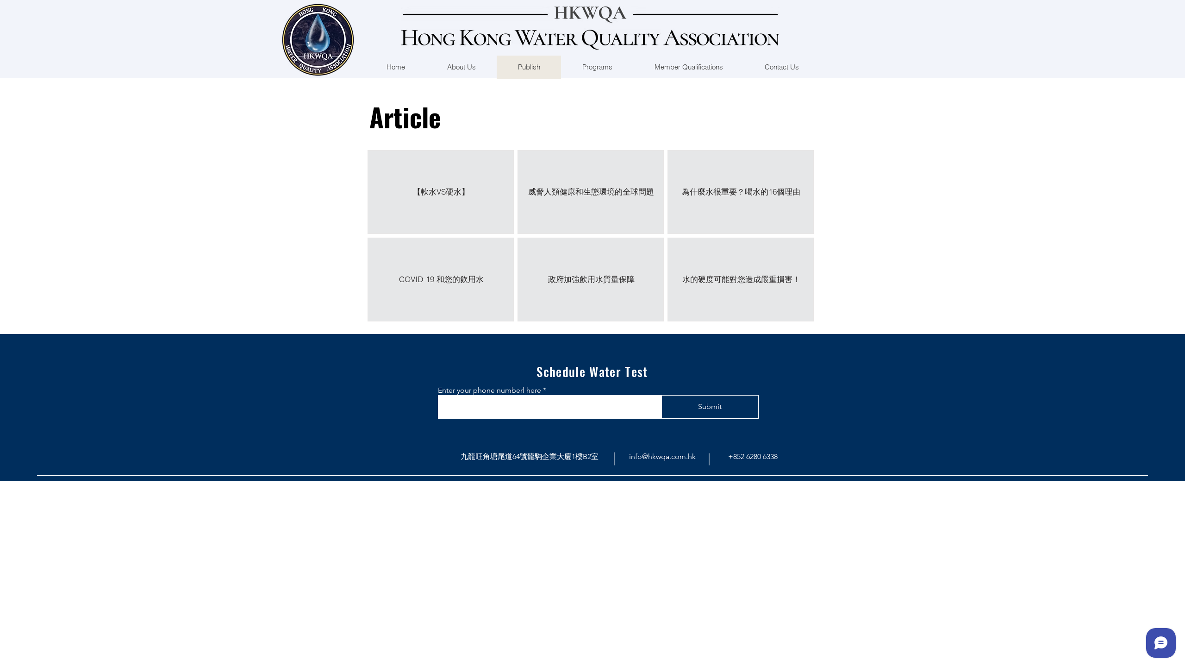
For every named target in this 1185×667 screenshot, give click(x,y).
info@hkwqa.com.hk (662, 456)
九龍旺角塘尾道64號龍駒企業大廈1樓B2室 (530, 456)
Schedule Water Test (592, 371)
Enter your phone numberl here (489, 390)
